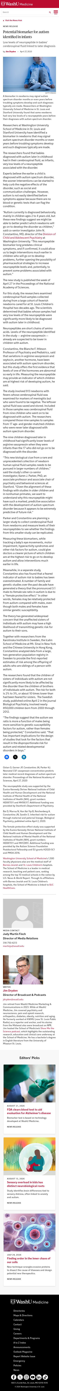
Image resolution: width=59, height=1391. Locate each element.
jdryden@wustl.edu (13, 1000)
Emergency (19, 1361)
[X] (20, 1377)
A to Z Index (19, 1343)
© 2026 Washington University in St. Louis (29, 1387)
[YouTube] (32, 1377)
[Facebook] (13, 1377)
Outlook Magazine (22, 1352)
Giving (16, 1329)
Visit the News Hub (13, 20)
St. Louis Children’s (32, 865)
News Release (10, 26)
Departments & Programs (26, 1338)
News (16, 1370)
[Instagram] (26, 1377)
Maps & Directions (22, 1315)
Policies (17, 1366)
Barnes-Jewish (10, 865)
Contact (17, 1325)
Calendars (18, 1320)
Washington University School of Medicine (24, 859)
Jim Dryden (11, 52)
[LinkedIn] (39, 1377)
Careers (17, 1334)
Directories (19, 1311)
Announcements (21, 1347)
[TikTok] (45, 1377)
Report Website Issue (24, 1356)
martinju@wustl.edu (13, 946)
